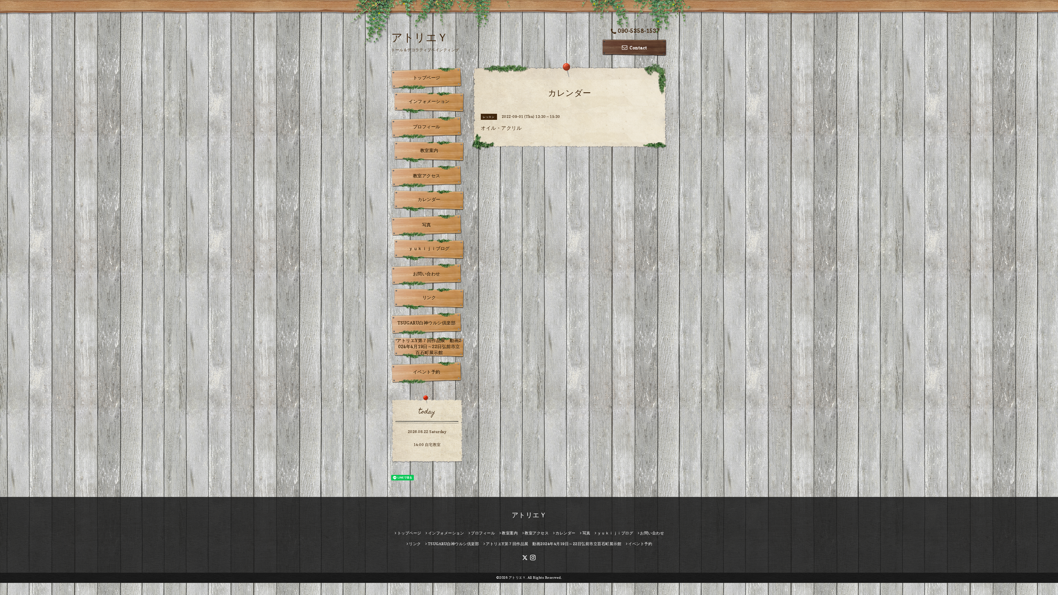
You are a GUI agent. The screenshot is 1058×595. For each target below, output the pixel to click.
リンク (429, 297)
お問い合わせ (426, 274)
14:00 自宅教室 (427, 444)
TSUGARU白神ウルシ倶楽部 (427, 323)
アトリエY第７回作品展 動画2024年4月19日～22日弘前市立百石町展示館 (429, 346)
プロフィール (426, 126)
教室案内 (429, 150)
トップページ (426, 77)
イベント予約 (426, 372)
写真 (426, 225)
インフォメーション (429, 101)
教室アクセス (426, 175)
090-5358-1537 (639, 31)
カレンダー (429, 199)
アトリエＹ (419, 37)
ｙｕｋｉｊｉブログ (429, 248)
